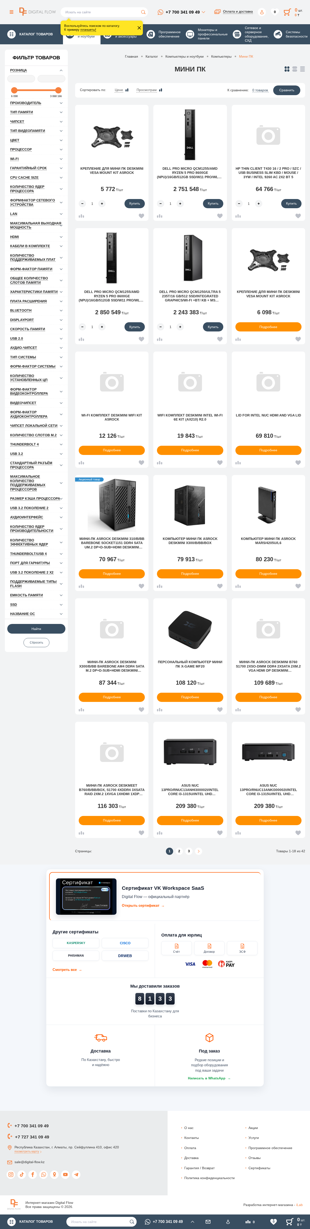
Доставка (191, 1158)
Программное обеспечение (270, 1148)
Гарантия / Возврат (199, 1168)
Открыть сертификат (143, 905)
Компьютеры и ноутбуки (184, 56)
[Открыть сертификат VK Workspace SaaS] (86, 896)
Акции (253, 1128)
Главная (131, 56)
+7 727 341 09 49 (32, 1137)
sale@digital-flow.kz (30, 1162)
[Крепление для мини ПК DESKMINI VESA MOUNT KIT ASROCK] (112, 135)
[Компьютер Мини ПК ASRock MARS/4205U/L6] (268, 505)
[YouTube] (65, 1174)
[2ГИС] (54, 1174)
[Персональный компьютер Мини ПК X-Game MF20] (190, 628)
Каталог (152, 56)
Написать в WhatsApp (209, 1078)
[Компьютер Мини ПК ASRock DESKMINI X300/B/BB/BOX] (190, 505)
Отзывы (254, 1158)
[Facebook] (32, 1174)
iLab (299, 1205)
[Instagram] (11, 1174)
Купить (134, 203)
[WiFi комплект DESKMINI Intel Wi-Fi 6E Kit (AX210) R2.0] (190, 381)
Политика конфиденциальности (209, 1178)
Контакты (191, 1138)
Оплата (190, 1148)
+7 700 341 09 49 (183, 12)
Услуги (253, 1138)
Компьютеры (221, 56)
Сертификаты (259, 1168)
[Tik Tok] (21, 1174)
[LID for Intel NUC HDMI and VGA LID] (268, 381)
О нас (189, 1128)
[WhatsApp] (43, 1174)
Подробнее (268, 327)
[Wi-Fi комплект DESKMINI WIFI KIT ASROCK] (112, 381)
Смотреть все (67, 970)
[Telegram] (76, 1174)
